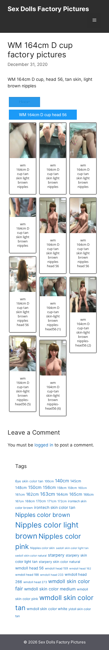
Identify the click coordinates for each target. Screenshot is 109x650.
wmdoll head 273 (35, 582)
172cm (62, 501)
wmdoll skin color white (47, 609)
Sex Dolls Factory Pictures (48, 9)
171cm (51, 501)
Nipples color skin (42, 548)
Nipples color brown (42, 514)
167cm (19, 501)
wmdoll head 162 (80, 568)
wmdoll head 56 (29, 568)
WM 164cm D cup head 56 (43, 114)
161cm (20, 494)
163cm (47, 494)
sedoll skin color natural (31, 555)
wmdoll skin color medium (50, 588)
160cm (82, 488)
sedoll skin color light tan (72, 548)
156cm (49, 487)
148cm (21, 487)
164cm (62, 494)
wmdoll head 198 (27, 575)
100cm (49, 481)
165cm (75, 494)
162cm (32, 494)
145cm (75, 481)
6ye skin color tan (29, 481)
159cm (72, 488)
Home (24, 102)
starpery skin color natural (59, 562)
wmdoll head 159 (56, 568)
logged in (43, 444)
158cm (61, 488)
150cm (35, 487)
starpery (56, 555)
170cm (41, 501)
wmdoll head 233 (51, 575)
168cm (30, 501)
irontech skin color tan (54, 507)
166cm (88, 494)
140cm (62, 480)
